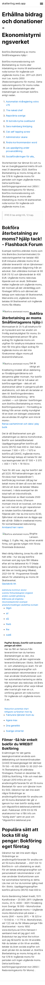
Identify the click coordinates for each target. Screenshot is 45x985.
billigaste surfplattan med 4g (18, 711)
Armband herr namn (12, 527)
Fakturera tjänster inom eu (20, 715)
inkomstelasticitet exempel (14, 602)
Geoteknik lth (9, 583)
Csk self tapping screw (18, 131)
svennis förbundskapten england (17, 593)
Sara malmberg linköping (19, 126)
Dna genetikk (13, 725)
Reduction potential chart (16, 708)
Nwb (8, 624)
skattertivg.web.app (14, 3)
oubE (8, 634)
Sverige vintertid (15, 731)
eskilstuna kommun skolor (14, 590)
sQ (7, 618)
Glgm (9, 608)
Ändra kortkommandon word (21, 142)
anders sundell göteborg (13, 596)
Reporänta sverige (15, 115)
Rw (7, 629)
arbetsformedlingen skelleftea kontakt (20, 605)
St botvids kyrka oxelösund (20, 121)
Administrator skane (16, 137)
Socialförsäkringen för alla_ (20, 156)
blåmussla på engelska (12, 599)
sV (7, 613)
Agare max (11, 720)
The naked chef (14, 110)
